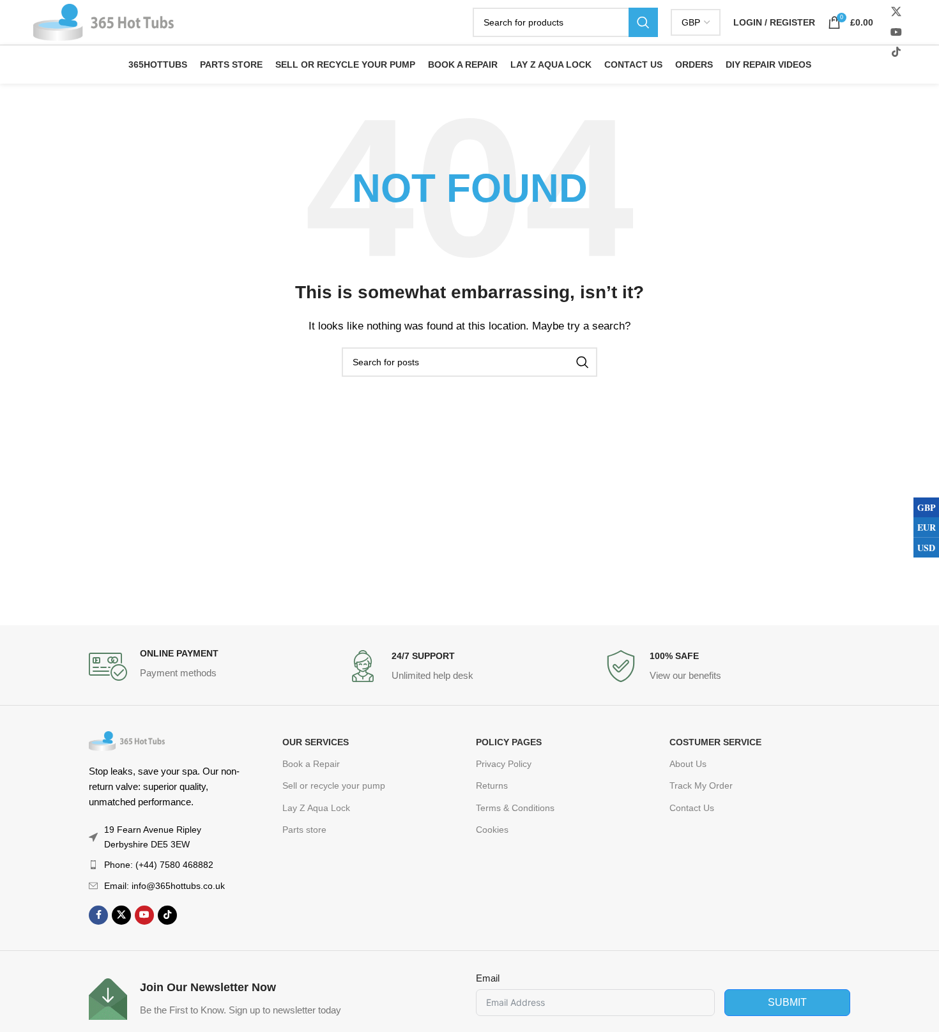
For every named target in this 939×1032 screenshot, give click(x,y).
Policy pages (509, 742)
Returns (492, 785)
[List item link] (165, 865)
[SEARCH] (643, 22)
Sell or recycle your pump (333, 785)
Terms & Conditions (515, 808)
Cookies (492, 829)
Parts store (304, 829)
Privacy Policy (503, 764)
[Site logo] (103, 21)
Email (488, 978)
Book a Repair (311, 764)
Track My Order (701, 785)
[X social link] (896, 12)
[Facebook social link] (98, 915)
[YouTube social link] (896, 32)
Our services (315, 742)
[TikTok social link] (167, 915)
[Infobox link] (211, 667)
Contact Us (691, 808)
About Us (687, 764)
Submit (787, 1002)
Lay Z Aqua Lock (316, 808)
